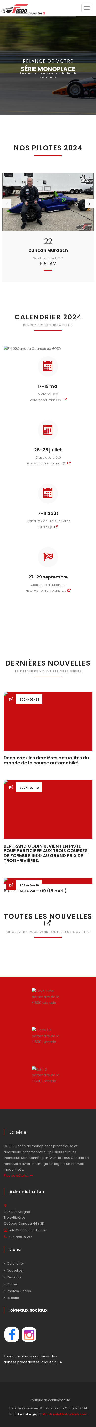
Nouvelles (15, 1270)
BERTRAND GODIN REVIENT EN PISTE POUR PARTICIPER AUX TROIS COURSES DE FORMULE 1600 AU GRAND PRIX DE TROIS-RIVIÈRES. (46, 853)
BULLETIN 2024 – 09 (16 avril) (35, 891)
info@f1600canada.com (28, 1230)
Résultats (14, 1277)
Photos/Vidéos (19, 1291)
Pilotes (12, 1284)
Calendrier (15, 1263)
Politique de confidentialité (50, 1400)
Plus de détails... (17, 1175)
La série (13, 1298)
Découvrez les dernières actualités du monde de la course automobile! (46, 760)
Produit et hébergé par (48, 1414)
